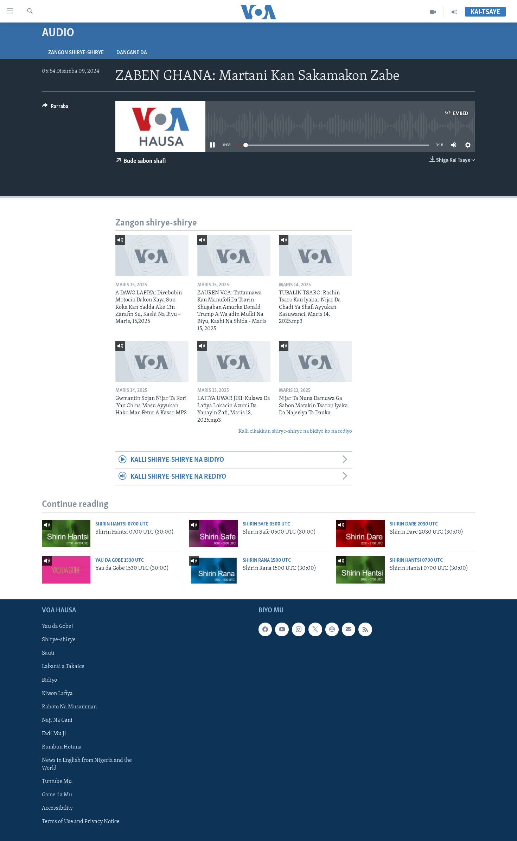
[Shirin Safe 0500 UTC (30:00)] (213, 533)
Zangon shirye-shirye (76, 53)
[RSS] (365, 629)
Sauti (48, 653)
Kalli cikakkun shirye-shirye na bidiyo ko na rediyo (295, 431)
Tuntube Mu (57, 781)
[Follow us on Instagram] (298, 629)
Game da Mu (57, 795)
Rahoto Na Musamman (69, 707)
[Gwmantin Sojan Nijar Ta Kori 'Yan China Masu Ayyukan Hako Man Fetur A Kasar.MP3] (152, 361)
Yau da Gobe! (57, 627)
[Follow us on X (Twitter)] (315, 629)
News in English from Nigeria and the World (87, 764)
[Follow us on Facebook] (265, 629)
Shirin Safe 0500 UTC (266, 524)
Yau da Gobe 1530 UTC (119, 560)
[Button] (55, 108)
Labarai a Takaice (63, 667)
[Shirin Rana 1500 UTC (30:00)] (213, 570)
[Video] (433, 12)
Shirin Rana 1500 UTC (267, 560)
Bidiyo (49, 680)
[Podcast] (332, 629)
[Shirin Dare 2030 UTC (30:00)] (360, 533)
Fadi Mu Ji (54, 734)
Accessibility (57, 808)
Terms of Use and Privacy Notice (81, 821)
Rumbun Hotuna (62, 747)
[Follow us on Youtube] (281, 629)
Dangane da (131, 53)
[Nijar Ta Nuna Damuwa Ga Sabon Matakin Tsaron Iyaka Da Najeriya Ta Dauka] (315, 361)
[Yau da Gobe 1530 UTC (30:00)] (66, 570)
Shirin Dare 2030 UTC (414, 524)
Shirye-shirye (59, 640)
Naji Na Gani (57, 720)
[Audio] (454, 12)
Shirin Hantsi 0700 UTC (121, 524)
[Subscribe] (348, 629)
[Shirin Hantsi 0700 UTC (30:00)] (66, 533)
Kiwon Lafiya (57, 693)
